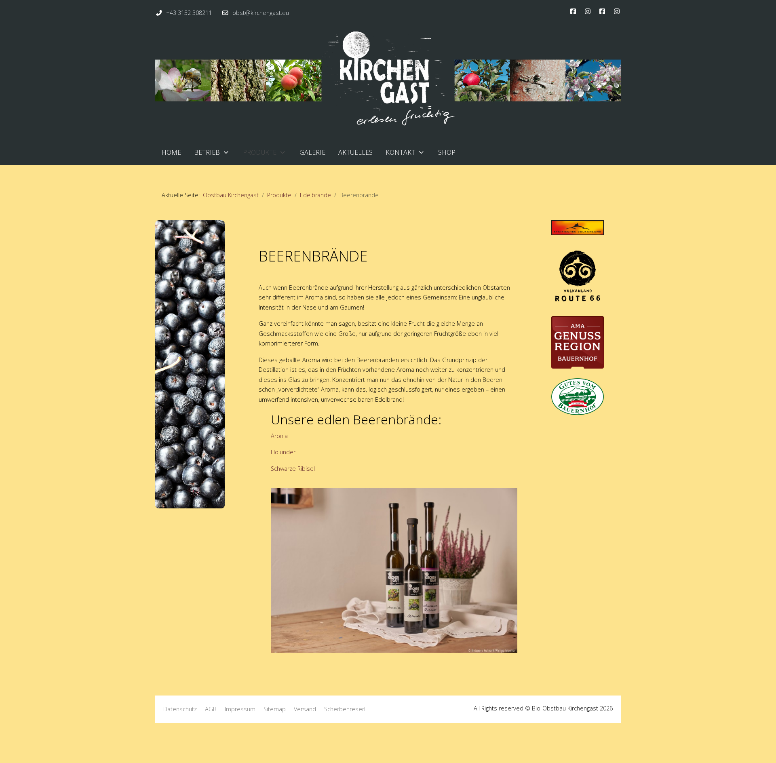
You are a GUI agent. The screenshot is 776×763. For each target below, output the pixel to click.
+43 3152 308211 (189, 13)
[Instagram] (588, 11)
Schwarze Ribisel (293, 468)
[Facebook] (573, 11)
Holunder (283, 452)
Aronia (279, 436)
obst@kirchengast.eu (260, 13)
